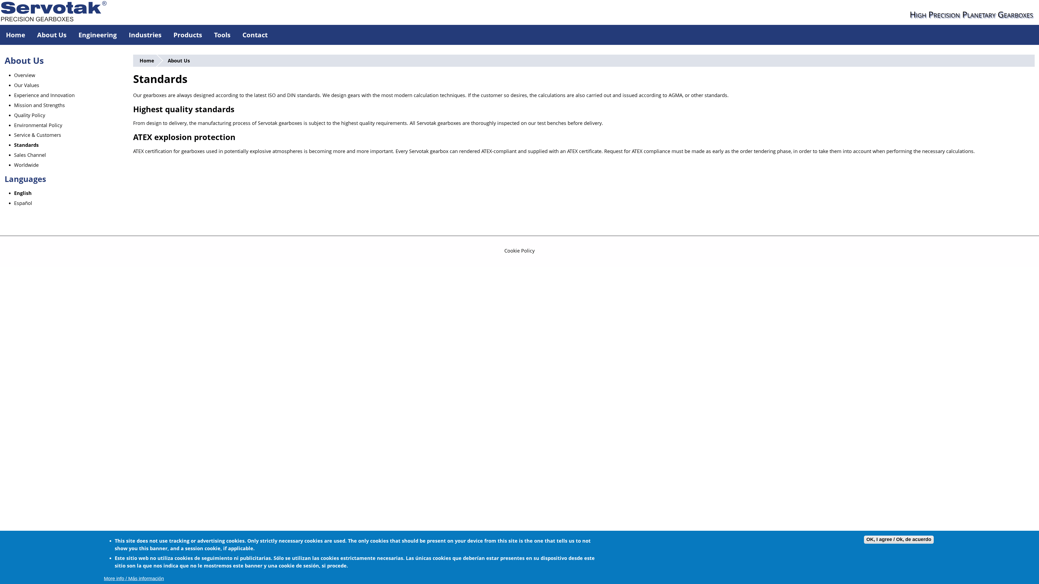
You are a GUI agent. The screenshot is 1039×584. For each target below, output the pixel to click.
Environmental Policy (38, 125)
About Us (52, 34)
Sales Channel (30, 155)
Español (23, 203)
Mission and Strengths (39, 105)
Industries (145, 34)
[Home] (59, 10)
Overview (24, 75)
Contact (255, 34)
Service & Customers (37, 135)
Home (15, 34)
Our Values (26, 85)
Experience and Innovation (44, 95)
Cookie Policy (519, 250)
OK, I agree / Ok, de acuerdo (898, 539)
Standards (26, 145)
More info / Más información (134, 578)
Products (187, 34)
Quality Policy (29, 115)
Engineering (97, 34)
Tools (222, 34)
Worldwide (26, 165)
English (23, 193)
